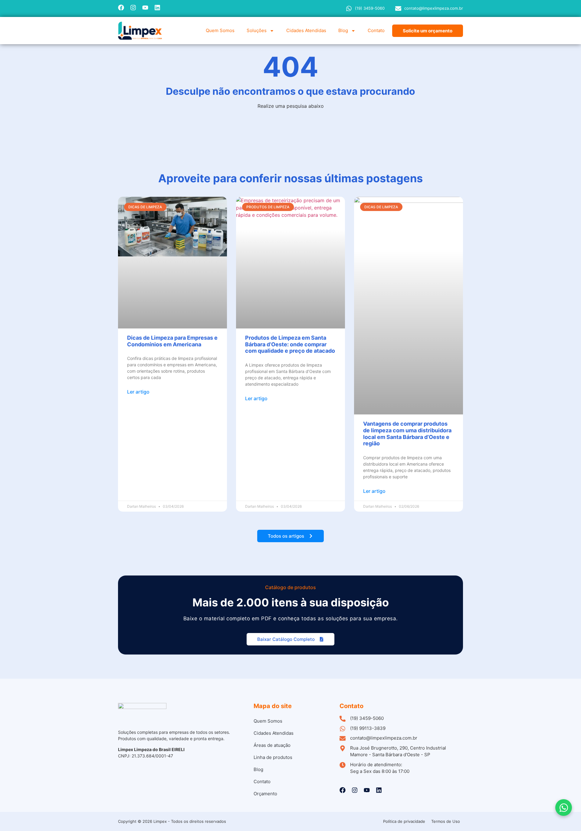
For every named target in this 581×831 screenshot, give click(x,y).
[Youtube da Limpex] (145, 8)
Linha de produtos (273, 757)
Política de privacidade (404, 821)
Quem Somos (220, 30)
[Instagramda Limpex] (133, 8)
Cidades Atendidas (306, 30)
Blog (343, 30)
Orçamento (265, 793)
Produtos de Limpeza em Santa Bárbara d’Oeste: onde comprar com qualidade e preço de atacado (290, 344)
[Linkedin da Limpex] (157, 8)
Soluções (257, 30)
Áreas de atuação (272, 745)
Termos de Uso (445, 821)
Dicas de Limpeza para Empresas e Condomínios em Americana (172, 341)
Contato (376, 30)
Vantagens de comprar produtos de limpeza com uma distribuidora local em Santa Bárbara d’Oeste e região (407, 433)
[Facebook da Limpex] (121, 8)
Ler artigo (138, 392)
